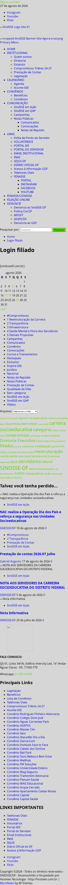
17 (5, 295)
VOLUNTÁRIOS (23, 142)
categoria (42, 429)
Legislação (21, 76)
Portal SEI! (13, 827)
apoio (2, 424)
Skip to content (10, 2)
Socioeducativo (7, 473)
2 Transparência (17, 323)
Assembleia (13, 424)
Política (3, 452)
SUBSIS (19, 473)
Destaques (14, 358)
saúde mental (24, 456)
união (47, 473)
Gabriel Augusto (11, 561)
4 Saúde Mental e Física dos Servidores (32, 331)
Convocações (29, 126)
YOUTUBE (27, 192)
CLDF (2, 436)
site (56, 469)
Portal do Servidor (19, 831)
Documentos (58, 441)
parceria (56, 446)
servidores (29, 461)
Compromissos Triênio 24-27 (33, 68)
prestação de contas (17, 452)
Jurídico (12, 370)
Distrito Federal (43, 441)
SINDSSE (47, 462)
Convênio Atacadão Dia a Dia (26, 737)
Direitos (55, 435)
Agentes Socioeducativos (32, 418)
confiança (35, 435)
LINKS (11, 134)
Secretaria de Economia (45, 456)
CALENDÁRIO (15, 80)
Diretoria (20, 61)
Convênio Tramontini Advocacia (27, 776)
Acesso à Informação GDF (24, 850)
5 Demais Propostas (20, 335)
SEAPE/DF (20, 219)
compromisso (17, 435)
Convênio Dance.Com (21, 741)
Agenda (19, 84)
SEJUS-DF (20, 161)
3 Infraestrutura (17, 327)
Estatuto (19, 64)
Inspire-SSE (14, 366)
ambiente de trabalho (58, 418)
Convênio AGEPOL (19, 725)
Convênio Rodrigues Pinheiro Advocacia (33, 714)
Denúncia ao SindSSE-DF (30, 207)
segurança (4, 462)
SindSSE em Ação (25, 107)
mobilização (43, 446)
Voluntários (14, 823)
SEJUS (14, 462)
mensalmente (28, 446)
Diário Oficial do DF (19, 846)
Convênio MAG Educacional (25, 783)
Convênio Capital (18, 795)
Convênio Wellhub (19, 760)
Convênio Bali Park (19, 753)
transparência (34, 473)
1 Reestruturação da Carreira (26, 319)
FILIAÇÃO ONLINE (18, 200)
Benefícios (21, 95)
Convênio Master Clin (21, 729)
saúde (14, 456)
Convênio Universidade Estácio (27, 768)
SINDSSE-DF (14, 467)
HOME (11, 49)
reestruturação (48, 451)
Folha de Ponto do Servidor (32, 138)
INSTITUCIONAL (17, 53)
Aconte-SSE (21, 88)
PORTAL (26, 180)
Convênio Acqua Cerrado (23, 787)
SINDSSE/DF (8, 528)
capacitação (43, 424)
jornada (17, 446)
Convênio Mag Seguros (22, 772)
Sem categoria (16, 393)
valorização (57, 473)
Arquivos (6, 411)
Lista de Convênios (19, 698)
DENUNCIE (14, 203)
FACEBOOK (28, 188)
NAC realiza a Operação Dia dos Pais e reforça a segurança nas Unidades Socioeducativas (30, 516)
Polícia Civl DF (23, 211)
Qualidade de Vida (19, 389)
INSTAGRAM (29, 184)
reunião (4, 456)
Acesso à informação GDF (31, 169)
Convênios (21, 99)
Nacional (12, 373)
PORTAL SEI (21, 146)
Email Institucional (19, 835)
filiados (7, 446)
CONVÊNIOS (15, 91)
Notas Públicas (23, 118)
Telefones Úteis (24, 173)
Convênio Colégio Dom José (25, 718)
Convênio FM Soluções (22, 764)
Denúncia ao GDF (25, 223)
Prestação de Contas (27, 72)
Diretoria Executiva (17, 440)
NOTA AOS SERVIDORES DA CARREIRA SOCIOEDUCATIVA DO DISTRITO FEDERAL (32, 585)
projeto (30, 452)
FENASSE (19, 176)
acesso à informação (9, 418)
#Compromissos (18, 316)
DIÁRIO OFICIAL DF (26, 165)
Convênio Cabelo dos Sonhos (26, 749)
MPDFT (18, 215)
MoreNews (7, 883)
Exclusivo (13, 362)
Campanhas (22, 115)
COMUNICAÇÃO (17, 103)
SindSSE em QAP (25, 111)
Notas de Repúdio (32, 130)
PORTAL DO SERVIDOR (29, 149)
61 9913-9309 (23, 674)
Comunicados (30, 122)
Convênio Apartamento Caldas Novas (31, 791)
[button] (9, 42)
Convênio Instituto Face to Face (27, 745)
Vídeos (11, 404)
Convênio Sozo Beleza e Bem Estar (29, 756)
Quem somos (23, 57)
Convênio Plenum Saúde (23, 780)
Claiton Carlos (59, 430)
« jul (2, 309)
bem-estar (29, 423)
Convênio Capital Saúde (22, 799)
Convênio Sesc (16, 733)
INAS (17, 157)
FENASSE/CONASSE (19, 196)
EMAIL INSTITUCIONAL (29, 153)
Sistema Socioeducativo (41, 469)
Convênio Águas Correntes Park (28, 722)
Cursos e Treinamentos (22, 354)
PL (63, 446)
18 (9, 295)
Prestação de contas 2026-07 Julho (27, 554)
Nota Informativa (14, 613)
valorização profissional (11, 477)
